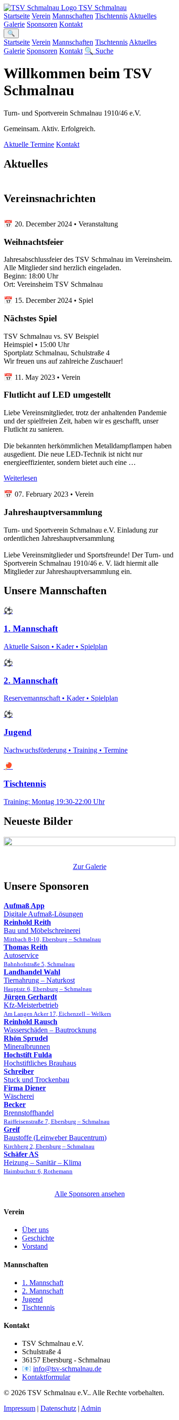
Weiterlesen (20, 478)
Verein (41, 16)
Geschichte (38, 1238)
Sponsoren (42, 24)
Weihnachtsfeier (33, 242)
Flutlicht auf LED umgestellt (57, 395)
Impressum (19, 1408)
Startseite (17, 16)
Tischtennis (111, 16)
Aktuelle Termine (29, 144)
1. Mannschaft (42, 1283)
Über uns (35, 1230)
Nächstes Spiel (30, 318)
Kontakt (71, 24)
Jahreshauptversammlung (53, 512)
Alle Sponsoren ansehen (90, 1194)
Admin (91, 1408)
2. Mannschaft (42, 1291)
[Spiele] (89, 842)
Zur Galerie (89, 866)
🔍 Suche (98, 51)
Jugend (32, 1299)
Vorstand (35, 1246)
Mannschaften (72, 16)
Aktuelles (143, 16)
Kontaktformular (46, 1377)
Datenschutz (58, 1408)
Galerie (14, 24)
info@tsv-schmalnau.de (67, 1369)
